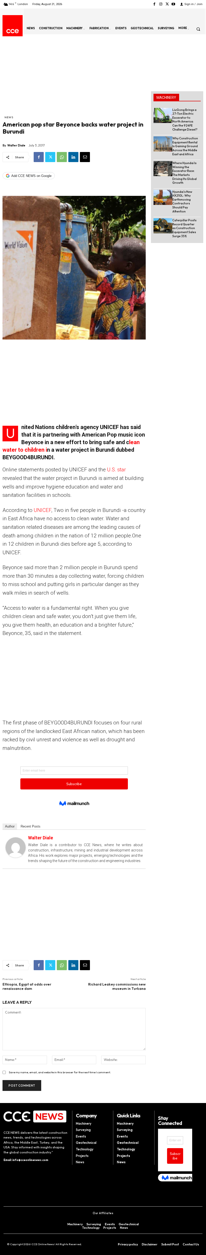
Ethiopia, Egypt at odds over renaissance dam (27, 986)
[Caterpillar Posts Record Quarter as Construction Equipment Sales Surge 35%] (162, 225)
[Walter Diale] (16, 847)
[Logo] (12, 31)
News (9, 117)
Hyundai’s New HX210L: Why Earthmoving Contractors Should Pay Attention (182, 201)
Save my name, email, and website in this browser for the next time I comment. (60, 1072)
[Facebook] (154, 4)
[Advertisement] (74, 77)
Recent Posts (30, 826)
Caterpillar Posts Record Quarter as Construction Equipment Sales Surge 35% (184, 228)
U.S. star (116, 470)
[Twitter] (167, 4)
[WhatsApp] (62, 157)
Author (10, 826)
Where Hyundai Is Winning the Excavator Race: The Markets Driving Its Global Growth (184, 173)
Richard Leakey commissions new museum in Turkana (117, 986)
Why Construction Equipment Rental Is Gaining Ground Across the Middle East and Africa (185, 146)
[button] (198, 29)
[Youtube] (173, 4)
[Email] (85, 157)
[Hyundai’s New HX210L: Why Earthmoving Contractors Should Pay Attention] (162, 197)
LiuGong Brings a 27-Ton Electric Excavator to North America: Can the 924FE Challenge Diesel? (184, 119)
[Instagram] (161, 4)
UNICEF (42, 510)
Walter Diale (16, 145)
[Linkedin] (73, 157)
